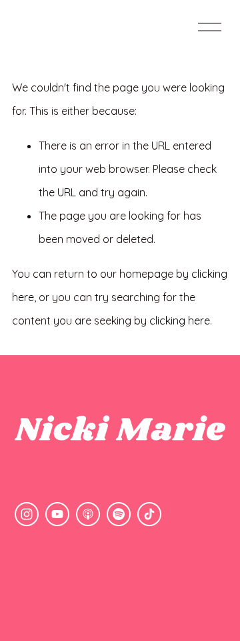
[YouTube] (57, 514)
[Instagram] (27, 514)
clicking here (179, 320)
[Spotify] (119, 514)
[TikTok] (149, 514)
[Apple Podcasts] (88, 514)
